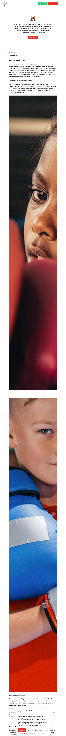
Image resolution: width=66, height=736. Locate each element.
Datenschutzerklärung (34, 733)
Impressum (43, 733)
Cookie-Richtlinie (24, 733)
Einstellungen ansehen (41, 730)
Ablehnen (30, 730)
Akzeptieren (22, 730)
